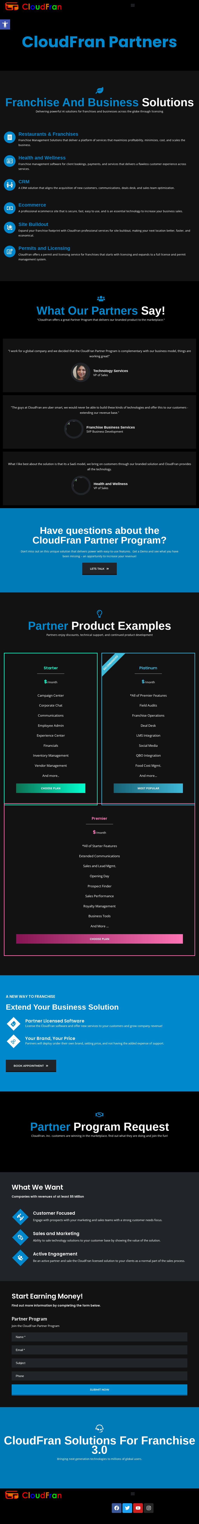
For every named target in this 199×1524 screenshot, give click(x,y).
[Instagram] (149, 1508)
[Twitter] (127, 1508)
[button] (132, 5)
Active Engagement (55, 1254)
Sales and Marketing (56, 1234)
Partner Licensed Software (54, 1021)
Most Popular (148, 788)
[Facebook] (116, 1508)
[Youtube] (138, 1508)
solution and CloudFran (163, 464)
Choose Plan (50, 788)
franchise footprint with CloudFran (58, 230)
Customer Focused (54, 1213)
